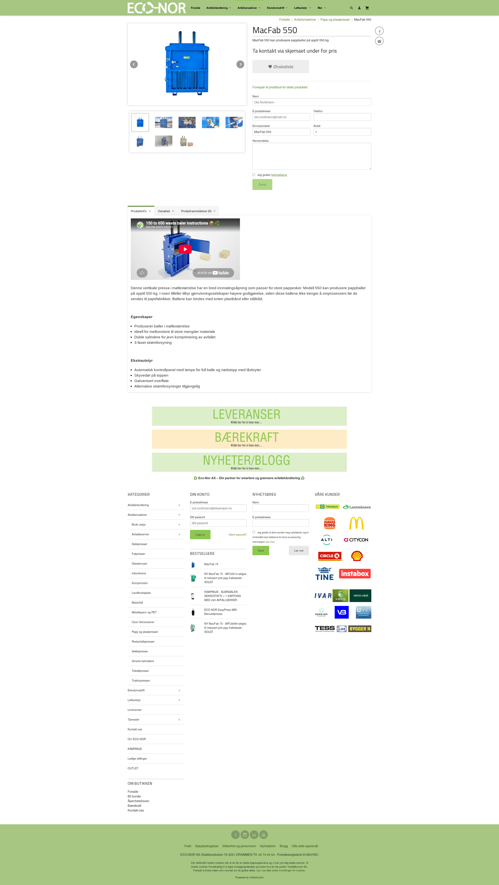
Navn (255, 96)
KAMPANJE (135, 749)
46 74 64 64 (266, 854)
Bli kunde (134, 796)
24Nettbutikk (257, 877)
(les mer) (270, 541)
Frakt (187, 846)
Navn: (256, 502)
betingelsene (279, 175)
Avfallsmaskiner (247, 8)
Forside (195, 8)
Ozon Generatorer (143, 622)
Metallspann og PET (144, 612)
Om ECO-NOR (137, 739)
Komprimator (140, 583)
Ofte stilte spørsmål (305, 846)
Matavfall (137, 602)
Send (262, 184)
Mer (320, 8)
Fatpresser (138, 554)
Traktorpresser (141, 680)
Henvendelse (260, 141)
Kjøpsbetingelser (207, 846)
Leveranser (135, 710)
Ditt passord (197, 517)
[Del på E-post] (379, 41)
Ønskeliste (282, 66)
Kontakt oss (135, 729)
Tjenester (133, 719)
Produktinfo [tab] (139, 211)
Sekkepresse (140, 651)
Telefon (318, 111)
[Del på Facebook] (379, 31)
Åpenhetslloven (138, 801)
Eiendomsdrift (275, 8)
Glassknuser (139, 563)
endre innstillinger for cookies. (289, 870)
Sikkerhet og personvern (239, 846)
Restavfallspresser (143, 641)
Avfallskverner (140, 534)
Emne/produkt (261, 126)
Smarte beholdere (143, 661)
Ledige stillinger (137, 758)
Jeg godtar (272, 175)
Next (244, 64)
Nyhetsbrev (268, 846)
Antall (316, 126)
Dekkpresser (139, 544)
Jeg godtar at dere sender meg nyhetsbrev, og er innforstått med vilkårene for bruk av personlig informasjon (280, 537)
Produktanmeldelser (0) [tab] (196, 211)
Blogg (284, 846)
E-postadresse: (261, 517)
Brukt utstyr (139, 524)
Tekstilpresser (140, 671)
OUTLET (133, 768)
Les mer (298, 550)
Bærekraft (134, 805)
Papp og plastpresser (145, 632)
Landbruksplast (141, 593)
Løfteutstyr (301, 8)
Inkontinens (139, 573)
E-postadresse (261, 111)
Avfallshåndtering (217, 8)
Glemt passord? (238, 534)
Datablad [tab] (164, 211)
